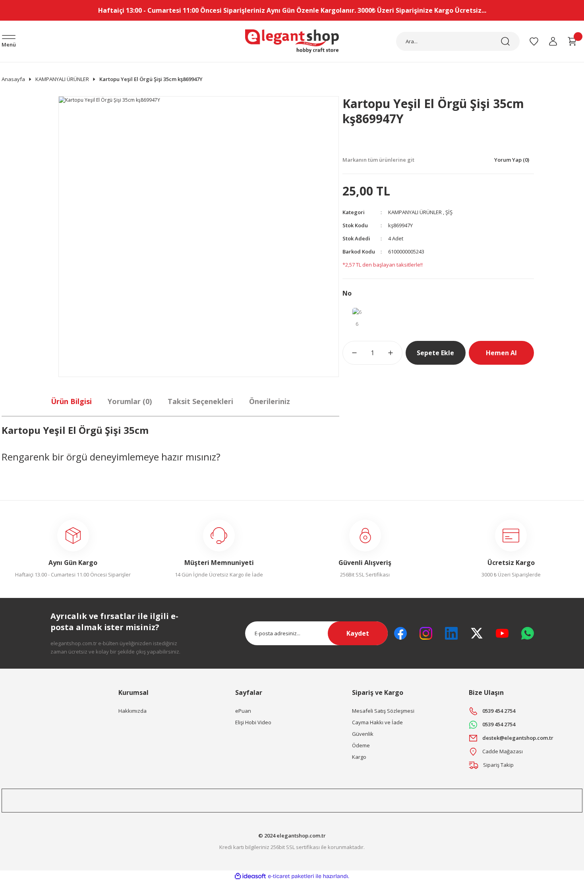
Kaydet (357, 633)
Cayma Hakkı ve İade (377, 722)
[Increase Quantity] (395, 353)
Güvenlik (362, 733)
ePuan (243, 710)
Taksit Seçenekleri (200, 401)
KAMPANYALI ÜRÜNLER (415, 212)
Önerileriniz (269, 401)
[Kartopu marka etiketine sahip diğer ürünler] (372, 143)
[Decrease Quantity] (349, 353)
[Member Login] (553, 41)
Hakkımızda (132, 710)
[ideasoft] (250, 876)
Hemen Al (501, 352)
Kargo (359, 756)
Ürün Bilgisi (71, 401)
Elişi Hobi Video (253, 722)
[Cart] (572, 41)
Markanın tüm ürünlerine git (378, 159)
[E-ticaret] (291, 876)
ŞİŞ (449, 212)
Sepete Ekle (435, 352)
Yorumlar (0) (130, 401)
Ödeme (361, 745)
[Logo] (292, 41)
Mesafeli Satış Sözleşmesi (383, 710)
